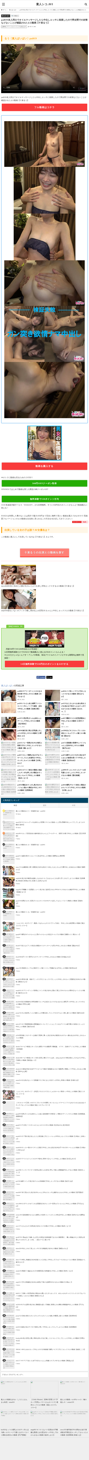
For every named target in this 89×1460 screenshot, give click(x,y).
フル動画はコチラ (44, 107)
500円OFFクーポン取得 (44, 483)
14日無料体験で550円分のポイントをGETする (44, 664)
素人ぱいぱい (6, 15)
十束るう (16, 15)
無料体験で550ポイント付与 (44, 499)
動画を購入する (44, 466)
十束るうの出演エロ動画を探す (44, 552)
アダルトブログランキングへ (12, 1375)
